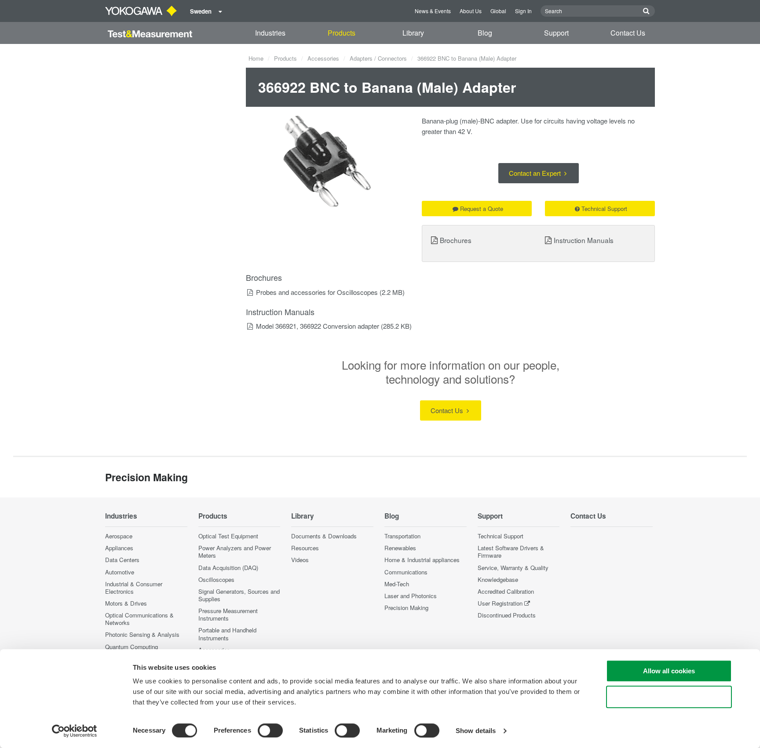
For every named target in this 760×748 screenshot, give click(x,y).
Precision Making (406, 607)
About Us (471, 11)
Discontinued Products (507, 615)
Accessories (323, 58)
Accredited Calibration (506, 591)
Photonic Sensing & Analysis (142, 634)
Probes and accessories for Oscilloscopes (317, 292)
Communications (406, 572)
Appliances (119, 548)
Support (556, 33)
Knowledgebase (498, 579)
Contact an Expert (536, 173)
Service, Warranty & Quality (513, 567)
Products (341, 33)
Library (413, 33)
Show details (476, 730)
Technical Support (604, 208)
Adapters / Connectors (378, 58)
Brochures (455, 240)
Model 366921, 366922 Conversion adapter (317, 325)
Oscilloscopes (216, 579)
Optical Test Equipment (228, 536)
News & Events (433, 11)
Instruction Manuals (584, 240)
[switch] (270, 730)
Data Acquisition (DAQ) (228, 567)
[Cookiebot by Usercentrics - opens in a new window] (74, 730)
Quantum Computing (131, 647)
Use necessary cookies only (669, 697)
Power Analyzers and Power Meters (234, 551)
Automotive (119, 572)
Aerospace (118, 536)
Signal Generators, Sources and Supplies (239, 595)
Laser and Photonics (410, 596)
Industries (270, 33)
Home (255, 58)
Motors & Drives (126, 603)
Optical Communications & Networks (139, 619)
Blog (485, 33)
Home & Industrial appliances (422, 560)
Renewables (400, 548)
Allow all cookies (669, 671)
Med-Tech (396, 584)
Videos (300, 560)
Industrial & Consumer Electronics (133, 587)
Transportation (402, 536)
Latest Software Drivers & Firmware (511, 551)
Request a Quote (481, 208)
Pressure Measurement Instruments (228, 614)
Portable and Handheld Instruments (227, 634)
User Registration (500, 603)
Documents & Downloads (324, 536)
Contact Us (627, 33)
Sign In (523, 11)
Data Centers (122, 560)
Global (498, 11)
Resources (305, 548)
